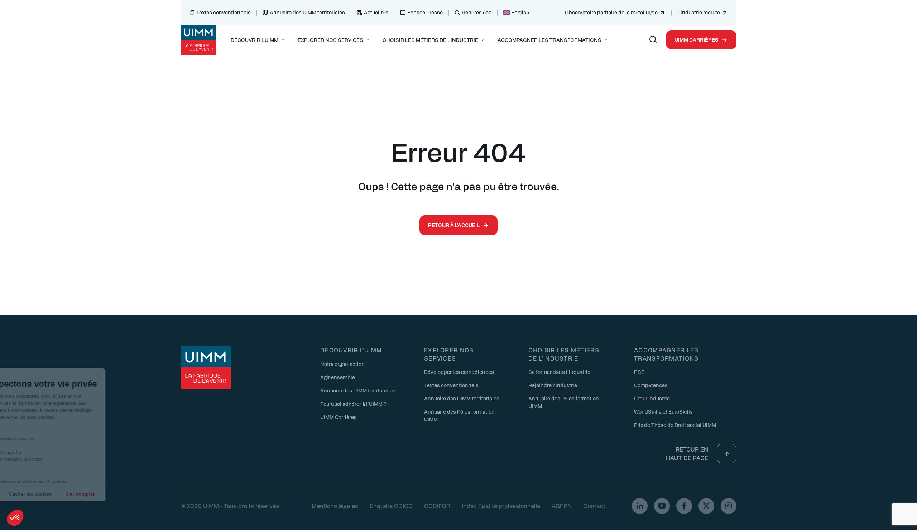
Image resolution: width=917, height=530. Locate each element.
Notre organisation (342, 364)
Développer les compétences (459, 371)
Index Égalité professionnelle (501, 506)
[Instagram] (728, 506)
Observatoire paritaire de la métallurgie (611, 12)
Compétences (651, 385)
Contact (594, 506)
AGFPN (562, 506)
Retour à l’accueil (454, 225)
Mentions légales (335, 506)
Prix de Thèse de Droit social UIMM (675, 424)
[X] (706, 506)
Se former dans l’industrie (559, 371)
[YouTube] (662, 506)
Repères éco (476, 12)
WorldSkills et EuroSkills (663, 411)
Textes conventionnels (223, 12)
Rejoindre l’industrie (552, 385)
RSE (639, 371)
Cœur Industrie (652, 398)
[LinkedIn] (640, 506)
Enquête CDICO (391, 506)
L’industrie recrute (698, 12)
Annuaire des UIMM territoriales (307, 12)
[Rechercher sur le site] (653, 40)
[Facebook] (684, 506)
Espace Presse (425, 12)
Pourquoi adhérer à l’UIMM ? (353, 403)
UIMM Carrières (696, 39)
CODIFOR (437, 506)
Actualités (376, 12)
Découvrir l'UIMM (351, 350)
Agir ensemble (337, 377)
